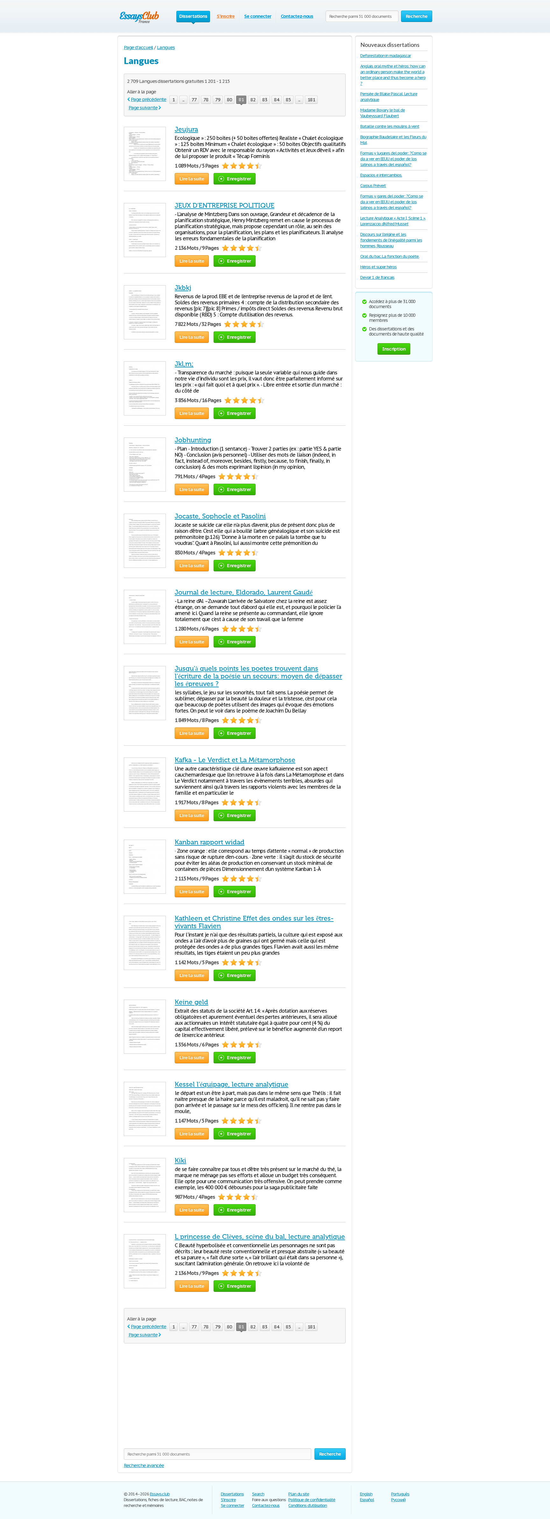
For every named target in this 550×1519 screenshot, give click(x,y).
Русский (398, 1499)
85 (288, 100)
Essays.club (160, 1494)
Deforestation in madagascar (385, 55)
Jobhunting (193, 440)
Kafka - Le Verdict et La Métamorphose (235, 760)
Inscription (394, 349)
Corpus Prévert (373, 185)
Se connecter (257, 16)
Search (258, 1494)
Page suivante (143, 108)
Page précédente (148, 99)
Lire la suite (192, 179)
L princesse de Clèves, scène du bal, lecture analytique (260, 1237)
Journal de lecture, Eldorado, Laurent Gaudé (244, 592)
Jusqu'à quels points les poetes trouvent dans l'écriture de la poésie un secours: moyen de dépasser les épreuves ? (258, 676)
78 (205, 100)
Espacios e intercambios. (381, 175)
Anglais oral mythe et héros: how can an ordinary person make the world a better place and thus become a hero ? (393, 74)
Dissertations (232, 1494)
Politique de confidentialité (311, 1499)
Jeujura (186, 129)
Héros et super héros (378, 267)
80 (229, 100)
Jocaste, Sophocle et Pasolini (220, 516)
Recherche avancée (144, 1465)
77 (194, 100)
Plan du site (298, 1494)
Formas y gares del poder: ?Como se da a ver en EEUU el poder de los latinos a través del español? (391, 201)
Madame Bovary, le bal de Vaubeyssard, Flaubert (382, 113)
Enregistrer (239, 179)
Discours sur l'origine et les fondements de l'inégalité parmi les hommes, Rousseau (391, 240)
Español (367, 1499)
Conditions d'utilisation (307, 1505)
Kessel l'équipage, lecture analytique (231, 1084)
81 (241, 100)
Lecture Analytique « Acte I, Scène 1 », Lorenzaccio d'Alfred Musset (393, 221)
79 (217, 100)
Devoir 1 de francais (377, 277)
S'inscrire (226, 16)
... (183, 100)
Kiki (180, 1160)
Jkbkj (183, 288)
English (366, 1494)
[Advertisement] (235, 1397)
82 (253, 100)
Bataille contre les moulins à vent (389, 126)
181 (311, 100)
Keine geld (191, 1002)
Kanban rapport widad (209, 842)
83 (264, 100)
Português (400, 1494)
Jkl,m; (184, 364)
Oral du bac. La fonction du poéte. (389, 256)
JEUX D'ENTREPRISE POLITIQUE (224, 205)
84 (276, 100)
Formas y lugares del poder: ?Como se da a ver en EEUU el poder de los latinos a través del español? (393, 158)
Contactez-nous (297, 16)
